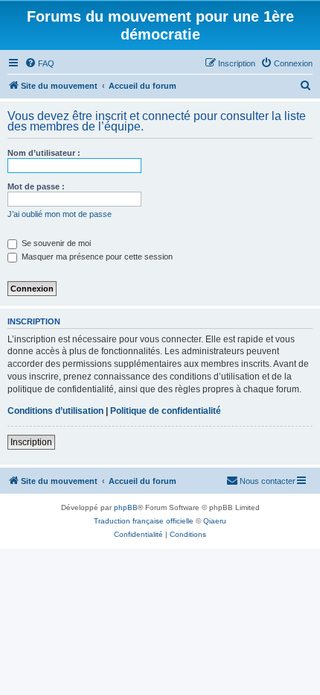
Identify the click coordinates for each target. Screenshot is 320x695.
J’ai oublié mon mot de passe (59, 214)
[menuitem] (39, 63)
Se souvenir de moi (55, 243)
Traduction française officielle (143, 521)
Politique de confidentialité (165, 411)
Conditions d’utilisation (55, 411)
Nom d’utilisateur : (43, 152)
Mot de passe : (36, 186)
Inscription (31, 442)
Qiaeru (214, 521)
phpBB (126, 507)
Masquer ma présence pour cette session (96, 256)
